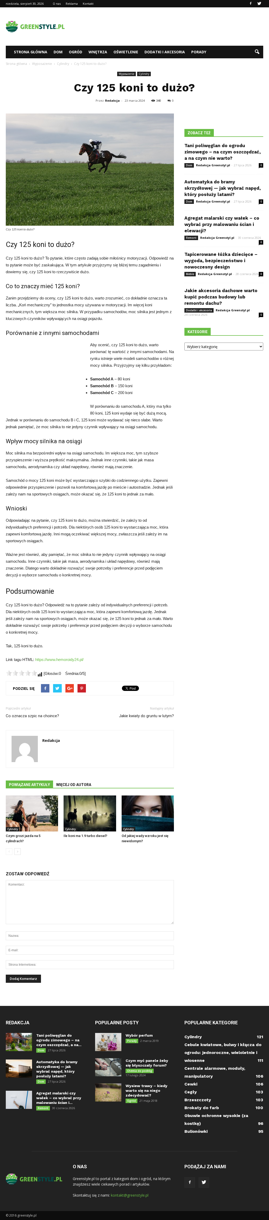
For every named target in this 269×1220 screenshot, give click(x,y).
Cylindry (144, 74)
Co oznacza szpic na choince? (32, 716)
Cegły (190, 1091)
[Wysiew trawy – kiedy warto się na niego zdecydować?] (108, 1092)
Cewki (190, 1084)
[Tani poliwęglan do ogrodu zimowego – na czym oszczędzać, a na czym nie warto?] (19, 1042)
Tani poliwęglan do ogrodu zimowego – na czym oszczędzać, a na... (58, 1040)
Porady (198, 51)
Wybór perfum (139, 1035)
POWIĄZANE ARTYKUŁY (29, 785)
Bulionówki (196, 1131)
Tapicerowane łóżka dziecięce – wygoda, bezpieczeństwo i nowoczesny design (220, 261)
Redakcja (112, 100)
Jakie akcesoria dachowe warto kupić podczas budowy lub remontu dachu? (220, 297)
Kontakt (88, 4)
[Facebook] (251, 3)
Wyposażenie (126, 74)
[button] (257, 52)
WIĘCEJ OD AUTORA (73, 785)
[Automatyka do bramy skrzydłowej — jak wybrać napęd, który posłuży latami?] (19, 1068)
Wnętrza (98, 51)
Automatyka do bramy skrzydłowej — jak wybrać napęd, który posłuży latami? (222, 188)
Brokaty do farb (201, 1107)
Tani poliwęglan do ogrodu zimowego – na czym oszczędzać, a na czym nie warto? (222, 152)
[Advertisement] (167, 26)
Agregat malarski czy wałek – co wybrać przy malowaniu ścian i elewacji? (221, 224)
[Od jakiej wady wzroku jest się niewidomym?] (148, 813)
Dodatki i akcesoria (164, 51)
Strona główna (30, 51)
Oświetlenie (125, 51)
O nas (57, 4)
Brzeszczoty (197, 1099)
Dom (58, 51)
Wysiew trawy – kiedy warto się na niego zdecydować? (146, 1090)
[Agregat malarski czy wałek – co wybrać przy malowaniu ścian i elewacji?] (19, 1100)
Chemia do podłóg (139, 1071)
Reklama (72, 4)
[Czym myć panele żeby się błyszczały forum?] (108, 1067)
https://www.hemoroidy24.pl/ (59, 659)
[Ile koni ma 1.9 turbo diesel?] (90, 813)
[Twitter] (259, 3)
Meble (190, 274)
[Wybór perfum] (108, 1042)
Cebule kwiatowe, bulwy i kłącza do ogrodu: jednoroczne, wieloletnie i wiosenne (222, 1052)
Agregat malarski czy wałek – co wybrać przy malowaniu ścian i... (58, 1098)
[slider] (21, 673)
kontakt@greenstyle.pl (129, 1195)
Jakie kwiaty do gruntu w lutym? (146, 716)
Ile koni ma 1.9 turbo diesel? (85, 836)
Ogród (75, 51)
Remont (191, 238)
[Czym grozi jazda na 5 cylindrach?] (32, 813)
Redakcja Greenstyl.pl (213, 165)
